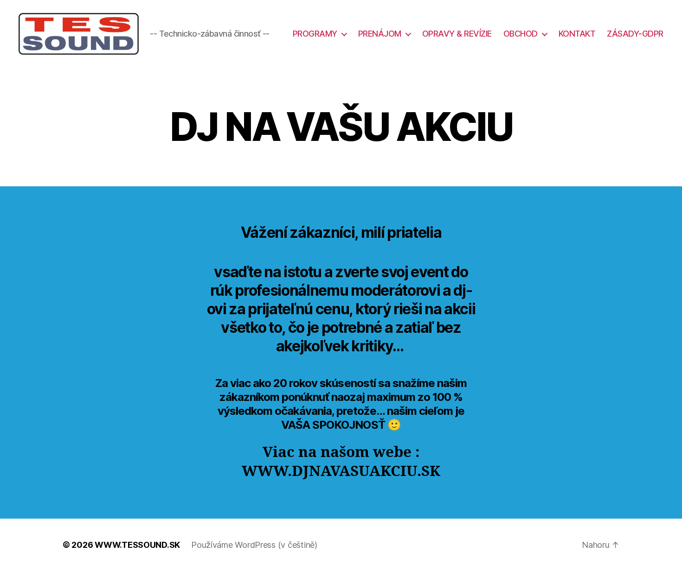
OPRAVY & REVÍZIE (457, 33)
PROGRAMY (315, 33)
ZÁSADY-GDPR (635, 33)
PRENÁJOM (379, 33)
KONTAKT (577, 33)
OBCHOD (520, 33)
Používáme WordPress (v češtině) (254, 545)
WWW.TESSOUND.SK (137, 545)
